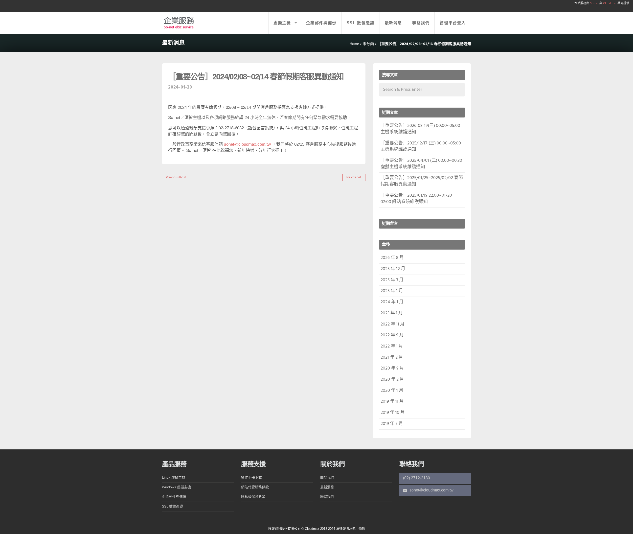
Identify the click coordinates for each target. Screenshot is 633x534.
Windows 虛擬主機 (176, 487)
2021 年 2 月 (392, 357)
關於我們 (327, 477)
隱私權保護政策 (253, 497)
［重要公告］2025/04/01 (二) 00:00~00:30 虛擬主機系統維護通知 (421, 164)
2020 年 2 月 (392, 379)
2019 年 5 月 (392, 423)
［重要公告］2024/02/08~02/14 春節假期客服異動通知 (255, 76)
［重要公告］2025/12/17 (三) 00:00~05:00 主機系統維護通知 (421, 146)
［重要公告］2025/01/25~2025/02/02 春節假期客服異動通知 (422, 181)
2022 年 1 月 (392, 346)
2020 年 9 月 (392, 368)
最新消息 (393, 23)
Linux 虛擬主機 (173, 477)
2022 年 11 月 (393, 324)
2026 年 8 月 (392, 257)
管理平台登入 (453, 23)
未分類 (368, 44)
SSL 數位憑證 (361, 23)
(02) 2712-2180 (416, 478)
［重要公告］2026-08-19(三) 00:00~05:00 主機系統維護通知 (420, 129)
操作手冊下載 (251, 477)
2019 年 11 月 (392, 401)
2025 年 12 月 (393, 269)
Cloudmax (609, 3)
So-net (594, 3)
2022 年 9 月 (392, 335)
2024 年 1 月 (392, 302)
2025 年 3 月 (392, 280)
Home (354, 44)
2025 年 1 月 (392, 291)
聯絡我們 (421, 23)
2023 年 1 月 (392, 313)
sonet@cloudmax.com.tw (247, 144)
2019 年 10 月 (393, 412)
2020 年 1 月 (392, 390)
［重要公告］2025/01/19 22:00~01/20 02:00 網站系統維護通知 (416, 199)
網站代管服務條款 (255, 487)
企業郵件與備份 (321, 23)
